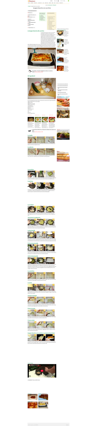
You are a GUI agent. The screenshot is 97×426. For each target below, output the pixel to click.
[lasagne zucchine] (52, 119)
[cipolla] (32, 139)
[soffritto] (32, 185)
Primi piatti (54, 5)
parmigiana (30, 393)
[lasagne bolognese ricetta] (60, 33)
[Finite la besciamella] (32, 247)
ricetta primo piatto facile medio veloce (63, 85)
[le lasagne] (43, 396)
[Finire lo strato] (32, 312)
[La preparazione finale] (32, 337)
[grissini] (63, 156)
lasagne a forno (30, 401)
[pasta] (32, 287)
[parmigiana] (33, 396)
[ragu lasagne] (45, 119)
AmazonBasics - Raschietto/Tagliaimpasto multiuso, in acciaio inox (42, 70)
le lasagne (40, 393)
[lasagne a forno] (33, 404)
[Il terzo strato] (32, 324)
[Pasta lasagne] (60, 43)
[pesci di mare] (63, 112)
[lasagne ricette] (43, 404)
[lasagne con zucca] (38, 119)
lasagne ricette (40, 401)
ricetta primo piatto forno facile (62, 92)
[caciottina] (32, 275)
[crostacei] (63, 101)
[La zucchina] (32, 173)
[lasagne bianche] (31, 119)
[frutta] (63, 134)
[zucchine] (32, 209)
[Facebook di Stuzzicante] (54, 1)
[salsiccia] (32, 151)
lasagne (29, 6)
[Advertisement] (34, 37)
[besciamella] (32, 234)
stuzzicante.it (50, 5)
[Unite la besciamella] (32, 260)
